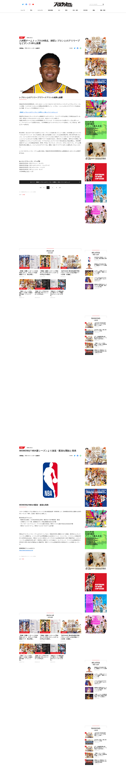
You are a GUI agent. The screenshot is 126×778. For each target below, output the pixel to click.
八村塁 (23, 194)
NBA (21, 37)
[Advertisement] (63, 23)
